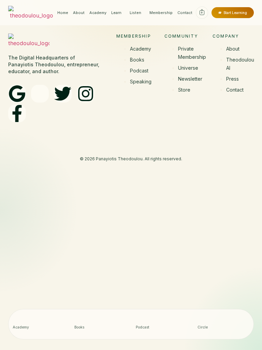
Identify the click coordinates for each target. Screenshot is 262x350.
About (79, 12)
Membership (161, 12)
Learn (116, 12)
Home (62, 12)
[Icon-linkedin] (40, 94)
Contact (184, 12)
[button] (118, 12)
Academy (97, 12)
